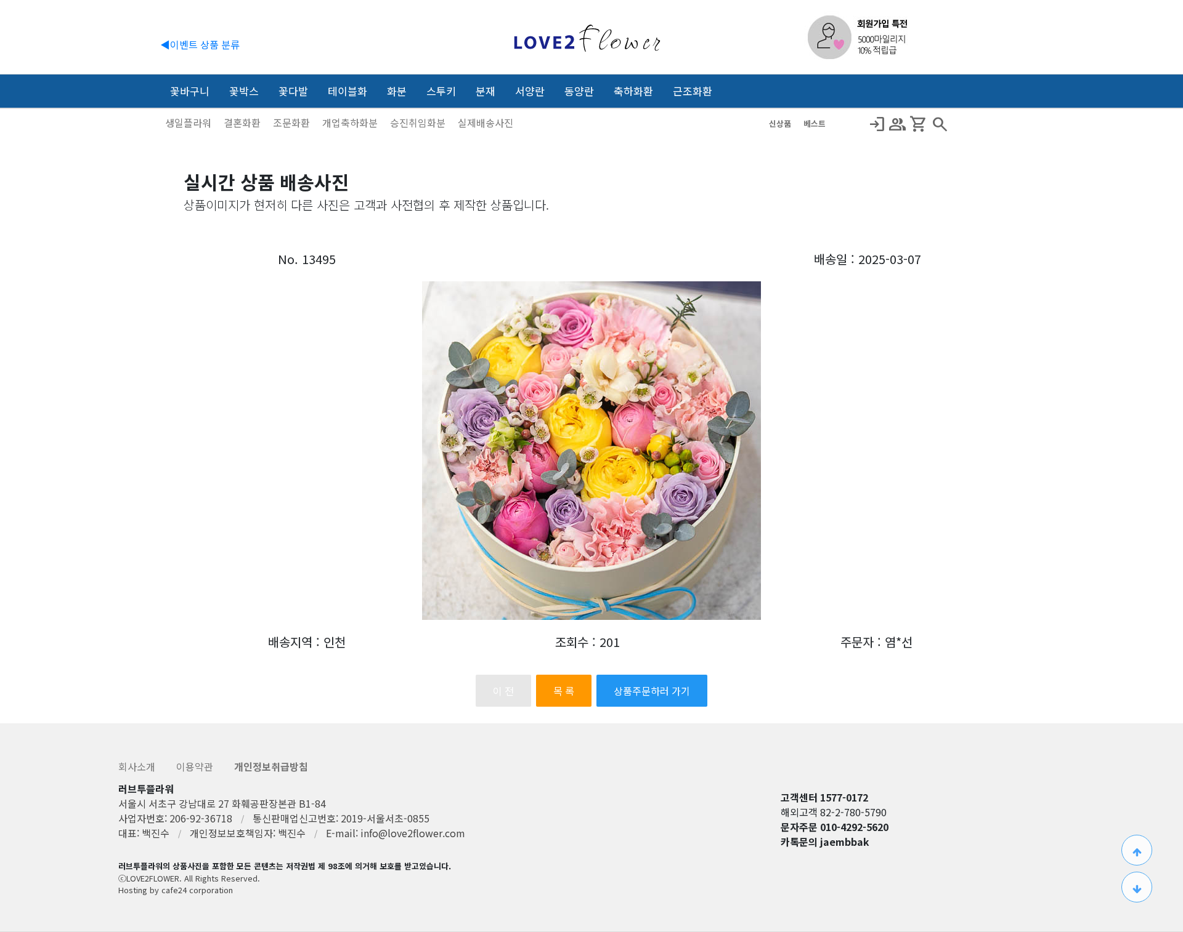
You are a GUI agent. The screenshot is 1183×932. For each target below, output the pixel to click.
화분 (397, 90)
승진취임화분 (419, 122)
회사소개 (138, 766)
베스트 (814, 123)
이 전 (503, 690)
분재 (485, 90)
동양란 (579, 90)
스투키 (441, 90)
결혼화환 (243, 122)
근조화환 (692, 90)
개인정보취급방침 (271, 766)
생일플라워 (189, 122)
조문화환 (292, 122)
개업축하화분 (351, 122)
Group (897, 124)
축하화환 (633, 90)
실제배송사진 (485, 122)
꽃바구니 (189, 90)
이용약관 (196, 766)
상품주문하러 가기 (652, 690)
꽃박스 (244, 90)
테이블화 (347, 90)
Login (877, 124)
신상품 (781, 123)
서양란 (530, 90)
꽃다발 (293, 90)
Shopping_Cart (918, 124)
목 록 (563, 690)
